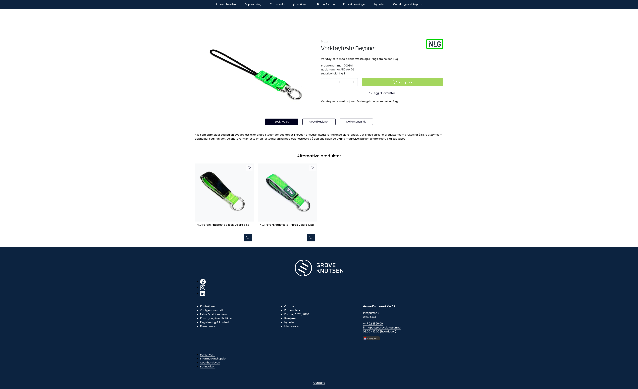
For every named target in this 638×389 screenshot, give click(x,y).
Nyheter (289, 322)
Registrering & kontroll (214, 322)
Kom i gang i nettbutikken (216, 318)
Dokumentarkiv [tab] (356, 122)
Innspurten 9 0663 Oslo (371, 315)
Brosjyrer (290, 318)
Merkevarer (292, 326)
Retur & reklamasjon (213, 314)
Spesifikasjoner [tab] (319, 122)
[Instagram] (202, 287)
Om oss (289, 306)
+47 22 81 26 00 (373, 323)
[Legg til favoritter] (249, 168)
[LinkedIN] (202, 293)
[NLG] (434, 44)
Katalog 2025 (292, 314)
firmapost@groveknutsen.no (382, 327)
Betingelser (207, 366)
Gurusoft (319, 383)
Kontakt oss (207, 306)
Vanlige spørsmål (211, 310)
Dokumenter (208, 326)
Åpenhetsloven (210, 362)
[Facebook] (203, 282)
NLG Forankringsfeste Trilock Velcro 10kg (287, 225)
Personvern (207, 355)
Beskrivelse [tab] (281, 122)
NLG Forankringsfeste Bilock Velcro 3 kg (223, 225)
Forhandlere (292, 310)
